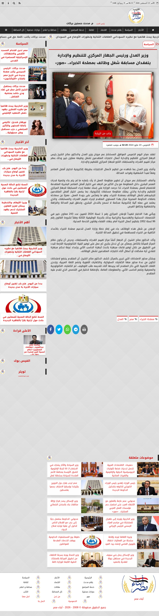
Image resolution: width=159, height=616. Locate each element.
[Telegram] (76, 329)
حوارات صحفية (33, 30)
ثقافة (91, 30)
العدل (120, 319)
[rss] (19, 3)
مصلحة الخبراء (147, 319)
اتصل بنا (41, 601)
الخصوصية (72, 601)
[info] (8, 3)
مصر (132, 319)
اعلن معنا (26, 596)
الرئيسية (88, 578)
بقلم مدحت (116, 30)
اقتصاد (103, 30)
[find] (13, 3)
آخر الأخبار (22, 142)
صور (88, 596)
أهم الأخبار (22, 222)
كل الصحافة (18, 30)
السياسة (129, 30)
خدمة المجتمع (77, 30)
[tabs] (2, 3)
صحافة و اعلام (49, 30)
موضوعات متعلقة (141, 457)
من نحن (57, 596)
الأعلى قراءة (22, 331)
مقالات (64, 30)
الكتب (25, 592)
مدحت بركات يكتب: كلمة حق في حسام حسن (42, 36)
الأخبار (141, 30)
